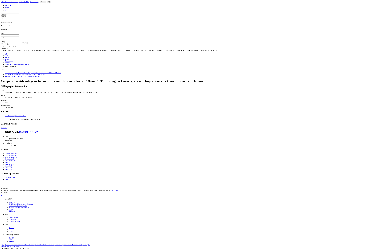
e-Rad (144, 50)
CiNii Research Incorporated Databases (21, 204)
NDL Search (35, 50)
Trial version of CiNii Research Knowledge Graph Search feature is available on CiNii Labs (33, 73)
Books (7, 7)
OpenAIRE (204, 50)
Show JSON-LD (10, 169)
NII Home (12, 211)
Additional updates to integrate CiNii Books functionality (22, 76)
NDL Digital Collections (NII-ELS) (53, 50)
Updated (11, 228)
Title (2, 18)
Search (4, 16)
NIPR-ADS (180, 50)
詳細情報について (28, 132)
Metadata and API (14, 221)
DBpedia (128, 50)
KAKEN (136, 50)
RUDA (69, 50)
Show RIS (8, 162)
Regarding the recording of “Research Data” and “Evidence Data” (25, 74)
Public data (213, 50)
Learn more (114, 190)
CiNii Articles (93, 50)
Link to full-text (5, 45)
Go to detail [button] (25, 2)
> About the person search (20, 64)
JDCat (76, 50)
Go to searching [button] (34, 2)
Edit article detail (10, 178)
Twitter (11, 231)
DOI (2, 37)
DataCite (26, 50)
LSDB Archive (169, 50)
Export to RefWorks (11, 153)
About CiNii (12, 202)
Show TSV (8, 166)
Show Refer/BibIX (10, 160)
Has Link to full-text (9, 47)
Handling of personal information (19, 207)
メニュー (43, 2)
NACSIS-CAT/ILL (117, 50)
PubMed (159, 50)
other (6, 179)
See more (4, 128)
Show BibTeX (9, 164)
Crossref (18, 50)
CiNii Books (104, 50)
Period (3, 41)
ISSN (2, 33)
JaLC (5, 50)
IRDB (11, 50)
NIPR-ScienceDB (192, 50)
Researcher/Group (6, 22)
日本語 (7, 11)
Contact (11, 209)
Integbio (151, 50)
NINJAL (84, 50)
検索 (49, 2)
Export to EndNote (10, 155)
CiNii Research (13, 218)
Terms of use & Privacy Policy (18, 206)
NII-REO (11, 241)
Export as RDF (9, 159)
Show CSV (8, 167)
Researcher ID (5, 26)
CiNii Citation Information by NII (11, 2)
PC (2, 195)
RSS (10, 229)
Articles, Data (9, 5)
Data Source (4, 48)
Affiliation (4, 30)
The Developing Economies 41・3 (15, 116)
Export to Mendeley (11, 157)
